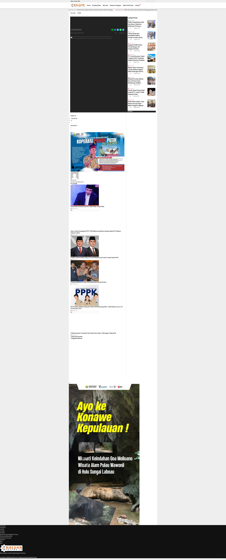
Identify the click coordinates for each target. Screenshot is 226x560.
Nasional (105, 5)
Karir (1, 543)
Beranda (73, 13)
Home (89, 5)
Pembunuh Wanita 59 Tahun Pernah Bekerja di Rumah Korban (88, 282)
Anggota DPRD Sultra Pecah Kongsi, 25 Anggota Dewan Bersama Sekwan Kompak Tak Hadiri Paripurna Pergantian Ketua (135, 47)
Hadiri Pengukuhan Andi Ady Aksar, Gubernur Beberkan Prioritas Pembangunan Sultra (136, 24)
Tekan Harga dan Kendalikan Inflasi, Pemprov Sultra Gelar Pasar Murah (135, 36)
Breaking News (96, 5)
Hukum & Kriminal (128, 5)
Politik (79, 13)
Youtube (2, 531)
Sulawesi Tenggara (115, 5)
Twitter (2, 529)
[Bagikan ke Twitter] (117, 29)
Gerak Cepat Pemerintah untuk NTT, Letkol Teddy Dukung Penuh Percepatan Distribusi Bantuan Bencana (136, 92)
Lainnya (137, 5)
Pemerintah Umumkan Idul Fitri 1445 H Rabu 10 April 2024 (87, 206)
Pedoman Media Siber (6, 536)
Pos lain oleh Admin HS (77, 182)
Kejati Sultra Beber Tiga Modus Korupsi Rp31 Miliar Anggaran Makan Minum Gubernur (136, 104)
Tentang (2, 532)
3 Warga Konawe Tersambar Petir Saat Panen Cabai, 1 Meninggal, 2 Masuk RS (93, 333)
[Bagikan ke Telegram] (123, 29)
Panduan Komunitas (5, 538)
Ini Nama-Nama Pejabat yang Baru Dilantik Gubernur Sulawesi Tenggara (95, 9)
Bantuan (2, 539)
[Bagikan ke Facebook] (115, 29)
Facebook (2, 526)
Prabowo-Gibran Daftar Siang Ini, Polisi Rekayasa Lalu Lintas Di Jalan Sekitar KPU (94, 257)
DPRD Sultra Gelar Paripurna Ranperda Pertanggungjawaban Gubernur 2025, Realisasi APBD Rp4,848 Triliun (151, 9)
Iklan (1, 541)
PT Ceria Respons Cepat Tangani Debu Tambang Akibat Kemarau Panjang (136, 58)
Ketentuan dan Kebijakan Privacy (9, 534)
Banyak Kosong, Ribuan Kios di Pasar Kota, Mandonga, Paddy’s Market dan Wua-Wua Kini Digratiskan (135, 81)
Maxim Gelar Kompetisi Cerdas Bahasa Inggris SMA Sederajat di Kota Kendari (135, 70)
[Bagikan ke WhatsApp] (120, 29)
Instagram (3, 527)
